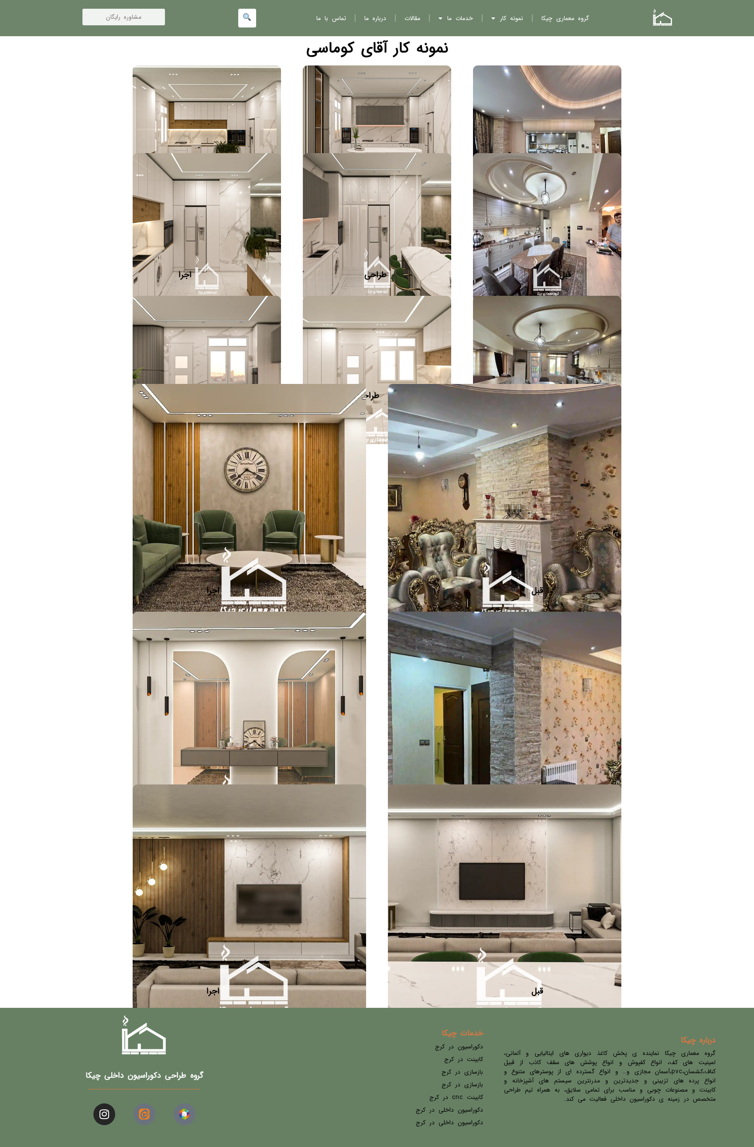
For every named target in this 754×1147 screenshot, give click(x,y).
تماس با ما (331, 18)
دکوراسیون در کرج (459, 1046)
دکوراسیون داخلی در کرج (449, 1110)
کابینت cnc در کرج (456, 1097)
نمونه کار (511, 18)
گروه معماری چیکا (565, 18)
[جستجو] (247, 18)
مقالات (412, 18)
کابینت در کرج (463, 1059)
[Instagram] (104, 1114)
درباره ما (375, 18)
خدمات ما (460, 18)
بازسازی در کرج (462, 1072)
